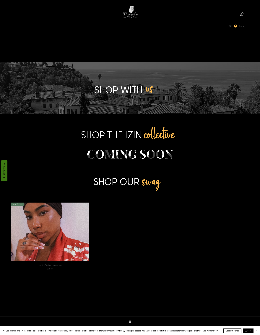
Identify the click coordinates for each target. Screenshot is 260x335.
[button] (241, 14)
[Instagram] (230, 26)
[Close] (256, 330)
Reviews (4, 170)
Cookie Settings (232, 330)
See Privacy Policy (210, 330)
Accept (248, 330)
